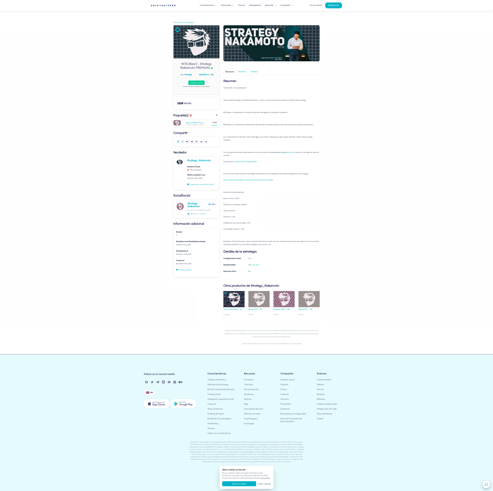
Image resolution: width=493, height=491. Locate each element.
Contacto (284, 394)
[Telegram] (158, 382)
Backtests (242, 72)
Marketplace (255, 5)
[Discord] (163, 382)
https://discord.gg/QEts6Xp (246, 161)
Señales (320, 385)
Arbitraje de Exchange (217, 385)
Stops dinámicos (215, 409)
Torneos (211, 429)
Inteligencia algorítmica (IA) (220, 399)
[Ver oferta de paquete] (179, 122)
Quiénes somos (287, 380)
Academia (249, 394)
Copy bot (211, 404)
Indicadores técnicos (253, 409)
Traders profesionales (327, 404)
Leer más (255, 265)
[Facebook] (146, 382)
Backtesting (212, 424)
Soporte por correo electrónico (202, 184)
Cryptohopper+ (251, 419)
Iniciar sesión (316, 5)
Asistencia (285, 409)
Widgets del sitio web (327, 409)
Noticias (247, 399)
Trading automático (216, 380)
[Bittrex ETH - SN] (259, 299)
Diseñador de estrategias (219, 419)
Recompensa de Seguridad (293, 414)
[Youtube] (169, 382)
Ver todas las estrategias (184, 22)
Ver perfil (203, 214)
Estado (320, 419)
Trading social (214, 394)
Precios (241, 5)
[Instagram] (175, 382)
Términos (284, 399)
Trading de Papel (215, 414)
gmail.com (289, 152)
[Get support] (486, 484)
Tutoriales (248, 385)
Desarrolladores (324, 414)
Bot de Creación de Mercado (221, 390)
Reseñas (254, 72)
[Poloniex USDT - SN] (284, 299)
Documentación (251, 390)
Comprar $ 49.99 (196, 83)
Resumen (229, 72)
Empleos (284, 385)
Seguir (213, 204)
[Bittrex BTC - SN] (309, 299)
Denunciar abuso (185, 270)
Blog (246, 404)
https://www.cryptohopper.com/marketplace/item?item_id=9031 (248, 180)
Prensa (283, 390)
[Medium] (180, 382)
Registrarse (333, 5)
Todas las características (219, 433)
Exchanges (249, 424)
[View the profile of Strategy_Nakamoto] (179, 162)
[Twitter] (152, 382)
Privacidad (285, 404)
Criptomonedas (324, 380)
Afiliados (321, 399)
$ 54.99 (214, 125)
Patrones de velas (252, 414)
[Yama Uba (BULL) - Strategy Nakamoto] (234, 299)
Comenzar (249, 380)
